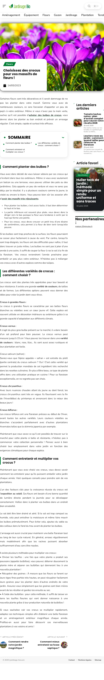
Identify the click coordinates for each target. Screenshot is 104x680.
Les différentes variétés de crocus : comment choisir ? (49, 144)
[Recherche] (89, 6)
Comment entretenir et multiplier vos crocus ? (15, 150)
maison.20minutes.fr (83, 226)
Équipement (83, 175)
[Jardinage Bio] (19, 6)
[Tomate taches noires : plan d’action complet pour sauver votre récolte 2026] (78, 122)
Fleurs (9, 64)
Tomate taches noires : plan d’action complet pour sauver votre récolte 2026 (94, 118)
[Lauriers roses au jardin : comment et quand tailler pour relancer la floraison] (78, 144)
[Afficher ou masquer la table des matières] (47, 137)
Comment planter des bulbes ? (19, 143)
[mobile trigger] (5, 6)
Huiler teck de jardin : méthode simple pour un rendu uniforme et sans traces (88, 190)
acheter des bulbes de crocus (45, 115)
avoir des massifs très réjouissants (20, 198)
